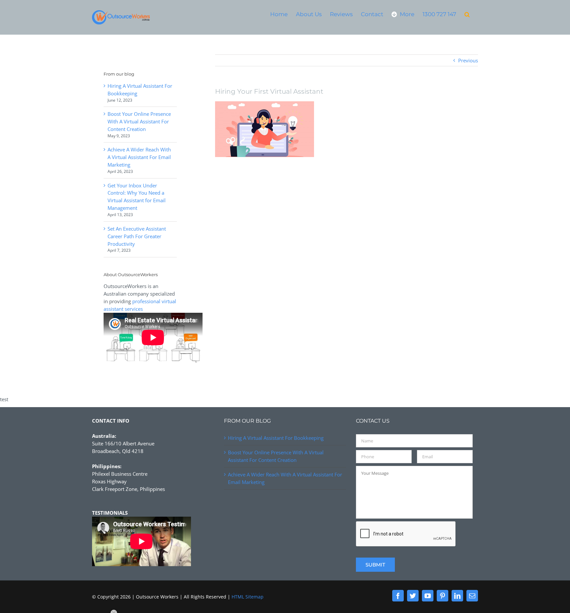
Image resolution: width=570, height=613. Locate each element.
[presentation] (406, 534)
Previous (468, 60)
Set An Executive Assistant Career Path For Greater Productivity (137, 236)
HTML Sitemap (248, 597)
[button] (467, 14)
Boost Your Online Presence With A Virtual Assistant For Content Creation (139, 121)
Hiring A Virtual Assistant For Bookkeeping (276, 438)
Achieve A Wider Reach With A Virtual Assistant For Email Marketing (139, 157)
